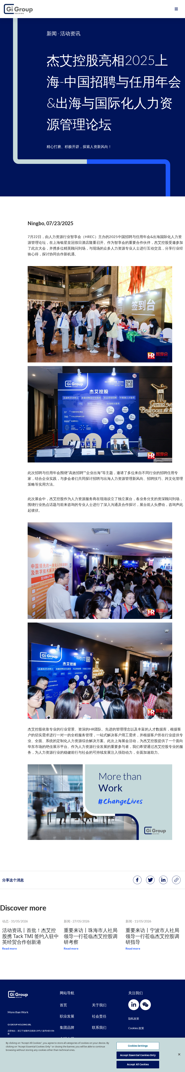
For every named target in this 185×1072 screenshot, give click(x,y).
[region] (92, 1055)
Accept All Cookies (138, 1064)
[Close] (179, 1054)
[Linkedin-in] (133, 1004)
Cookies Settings (138, 1045)
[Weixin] (145, 1004)
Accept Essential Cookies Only (138, 1055)
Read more (9, 948)
